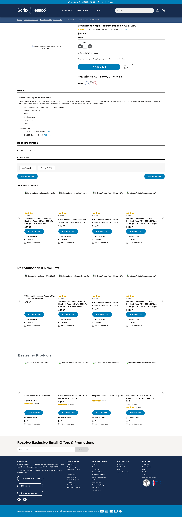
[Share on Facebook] (87, 83)
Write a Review (27, 176)
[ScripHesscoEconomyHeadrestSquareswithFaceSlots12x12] (74, 201)
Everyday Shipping (107, 2)
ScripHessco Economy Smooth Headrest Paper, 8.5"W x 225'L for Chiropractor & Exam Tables (39, 221)
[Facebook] (19, 499)
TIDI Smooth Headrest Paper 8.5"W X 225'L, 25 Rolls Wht (39, 297)
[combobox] (134, 10)
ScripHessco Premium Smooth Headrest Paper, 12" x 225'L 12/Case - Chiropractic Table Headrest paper (141, 221)
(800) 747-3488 (111, 76)
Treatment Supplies (31, 20)
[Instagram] (25, 499)
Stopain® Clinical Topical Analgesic (107, 396)
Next (163, 218)
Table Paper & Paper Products (51, 20)
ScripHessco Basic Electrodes (37, 396)
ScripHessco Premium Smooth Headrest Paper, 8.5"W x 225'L (105, 221)
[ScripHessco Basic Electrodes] (40, 378)
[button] (158, 10)
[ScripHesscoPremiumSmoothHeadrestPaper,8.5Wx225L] (108, 201)
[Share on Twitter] (91, 83)
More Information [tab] (27, 143)
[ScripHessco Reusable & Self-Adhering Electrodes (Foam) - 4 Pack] (142, 378)
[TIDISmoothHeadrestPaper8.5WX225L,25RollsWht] (40, 284)
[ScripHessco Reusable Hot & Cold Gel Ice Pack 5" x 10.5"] (74, 378)
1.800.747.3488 (89, 2)
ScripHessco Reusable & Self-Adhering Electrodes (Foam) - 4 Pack (140, 398)
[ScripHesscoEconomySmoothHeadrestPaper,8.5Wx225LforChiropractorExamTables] (40, 201)
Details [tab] (21, 90)
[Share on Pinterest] (95, 83)
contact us (27, 464)
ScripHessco (123, 29)
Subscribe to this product (89, 53)
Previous (19, 218)
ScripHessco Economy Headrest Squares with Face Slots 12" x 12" (72, 221)
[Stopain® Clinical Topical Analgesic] (108, 378)
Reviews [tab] (23, 157)
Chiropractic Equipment (38, 511)
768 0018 (48, 132)
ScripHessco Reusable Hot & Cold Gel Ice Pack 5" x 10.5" (72, 397)
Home (19, 20)
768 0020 (48, 135)
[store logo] (31, 10)
